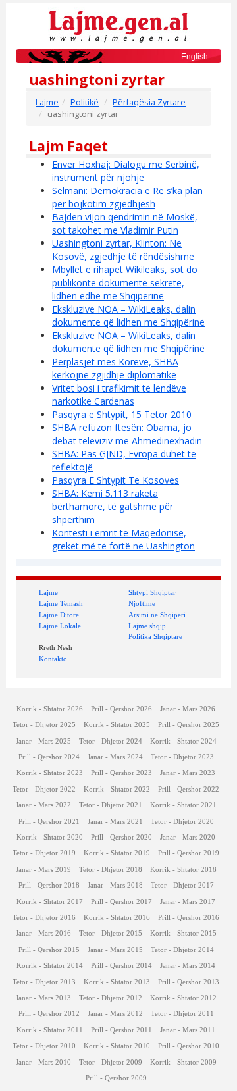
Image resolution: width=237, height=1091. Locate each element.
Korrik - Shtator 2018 (183, 869)
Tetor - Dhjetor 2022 (44, 789)
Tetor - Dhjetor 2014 (182, 949)
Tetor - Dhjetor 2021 (110, 805)
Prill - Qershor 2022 (188, 789)
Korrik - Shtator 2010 (117, 1046)
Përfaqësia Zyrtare (149, 102)
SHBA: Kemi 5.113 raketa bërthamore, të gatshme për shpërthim (112, 506)
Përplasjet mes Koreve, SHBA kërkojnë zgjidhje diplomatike (115, 368)
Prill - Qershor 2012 (49, 1013)
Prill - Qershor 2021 (49, 821)
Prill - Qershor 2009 (116, 1078)
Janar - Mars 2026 (187, 709)
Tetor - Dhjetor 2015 (110, 933)
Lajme (47, 102)
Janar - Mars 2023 (187, 772)
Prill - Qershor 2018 (49, 885)
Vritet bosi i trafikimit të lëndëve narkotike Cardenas (119, 394)
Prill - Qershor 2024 (49, 757)
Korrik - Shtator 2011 (49, 1030)
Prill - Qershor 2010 (188, 1046)
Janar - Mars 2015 (115, 949)
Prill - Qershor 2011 (121, 1030)
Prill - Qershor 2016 (188, 917)
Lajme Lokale (60, 626)
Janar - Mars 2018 (115, 885)
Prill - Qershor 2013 (188, 982)
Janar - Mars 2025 (43, 741)
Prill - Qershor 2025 (188, 724)
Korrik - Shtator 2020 (49, 837)
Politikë (84, 102)
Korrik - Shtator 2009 (183, 1062)
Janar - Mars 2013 (43, 998)
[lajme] (118, 25)
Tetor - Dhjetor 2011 (182, 1013)
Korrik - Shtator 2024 (183, 741)
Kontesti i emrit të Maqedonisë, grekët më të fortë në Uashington (123, 539)
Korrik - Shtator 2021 (183, 805)
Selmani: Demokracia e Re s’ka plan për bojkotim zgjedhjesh (127, 197)
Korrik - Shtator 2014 (49, 965)
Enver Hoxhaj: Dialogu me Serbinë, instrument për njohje (125, 171)
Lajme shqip (147, 626)
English (194, 56)
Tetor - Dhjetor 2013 (44, 982)
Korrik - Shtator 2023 (49, 772)
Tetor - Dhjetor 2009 (110, 1062)
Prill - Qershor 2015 (49, 949)
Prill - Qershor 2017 (121, 901)
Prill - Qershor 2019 (188, 853)
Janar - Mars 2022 (43, 805)
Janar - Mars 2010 (43, 1062)
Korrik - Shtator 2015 (183, 933)
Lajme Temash (61, 603)
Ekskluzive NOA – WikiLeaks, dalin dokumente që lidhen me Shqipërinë (128, 315)
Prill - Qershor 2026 (121, 709)
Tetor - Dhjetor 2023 (182, 757)
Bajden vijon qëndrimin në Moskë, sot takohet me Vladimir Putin (125, 223)
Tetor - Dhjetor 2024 (110, 741)
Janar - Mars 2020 (187, 837)
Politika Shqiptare (155, 636)
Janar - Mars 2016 (43, 933)
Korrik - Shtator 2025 (117, 724)
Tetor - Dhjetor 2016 (44, 917)
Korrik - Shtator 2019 (117, 853)
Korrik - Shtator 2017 (49, 901)
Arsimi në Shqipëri (157, 615)
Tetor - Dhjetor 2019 (44, 853)
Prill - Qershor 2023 (121, 772)
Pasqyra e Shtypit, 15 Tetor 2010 (122, 414)
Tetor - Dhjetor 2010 (44, 1046)
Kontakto (53, 659)
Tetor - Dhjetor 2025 (44, 724)
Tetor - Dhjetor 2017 (182, 885)
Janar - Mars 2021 (115, 821)
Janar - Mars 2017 (187, 901)
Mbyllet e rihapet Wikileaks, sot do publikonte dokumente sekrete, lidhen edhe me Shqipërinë (125, 282)
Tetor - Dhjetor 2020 (182, 821)
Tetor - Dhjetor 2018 (110, 869)
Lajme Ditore (59, 615)
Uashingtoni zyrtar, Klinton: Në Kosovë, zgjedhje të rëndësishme (123, 250)
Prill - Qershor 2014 (121, 965)
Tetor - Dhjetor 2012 (110, 998)
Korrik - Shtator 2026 (49, 709)
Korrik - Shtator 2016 (117, 917)
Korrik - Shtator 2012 (183, 998)
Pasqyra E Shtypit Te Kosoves (115, 480)
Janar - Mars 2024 (115, 757)
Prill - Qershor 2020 (121, 837)
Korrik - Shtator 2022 (117, 789)
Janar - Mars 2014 (187, 965)
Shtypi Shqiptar (152, 592)
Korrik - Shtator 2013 (117, 982)
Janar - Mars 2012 (115, 1013)
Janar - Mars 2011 (187, 1030)
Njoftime (141, 603)
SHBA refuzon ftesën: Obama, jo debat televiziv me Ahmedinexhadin (127, 434)
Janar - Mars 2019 (43, 869)
